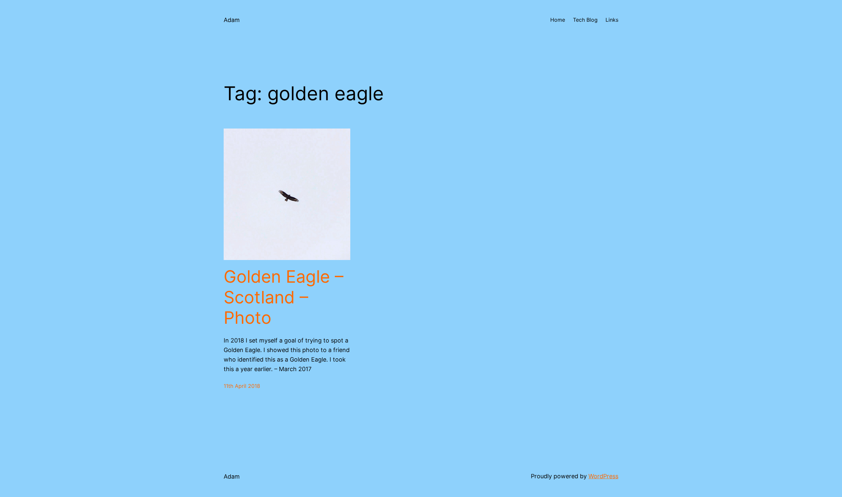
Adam (232, 19)
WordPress (603, 476)
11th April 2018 (242, 386)
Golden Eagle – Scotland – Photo (283, 297)
